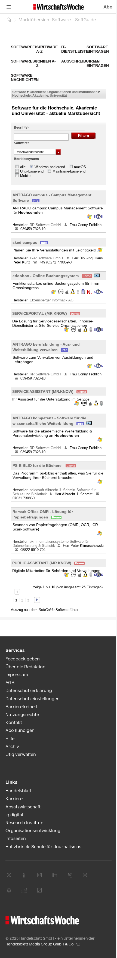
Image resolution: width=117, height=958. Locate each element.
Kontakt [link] (13, 722)
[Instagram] (39, 875)
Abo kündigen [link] (20, 730)
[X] (9, 875)
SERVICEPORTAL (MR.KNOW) (39, 313)
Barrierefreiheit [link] (21, 707)
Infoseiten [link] (15, 838)
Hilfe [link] (9, 738)
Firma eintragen (98, 63)
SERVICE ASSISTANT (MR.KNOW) (42, 391)
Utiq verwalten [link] (20, 754)
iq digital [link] (14, 815)
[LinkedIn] (54, 875)
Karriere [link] (14, 799)
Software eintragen (98, 49)
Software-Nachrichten (25, 77)
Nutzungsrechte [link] (22, 714)
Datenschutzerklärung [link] (28, 690)
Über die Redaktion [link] (25, 667)
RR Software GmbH (46, 225)
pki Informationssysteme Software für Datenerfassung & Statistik (51, 543)
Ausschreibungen (80, 61)
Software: (21, 143)
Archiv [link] (12, 746)
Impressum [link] (16, 675)
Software (19, 92)
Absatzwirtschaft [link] (23, 807)
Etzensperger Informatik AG (52, 300)
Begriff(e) (21, 127)
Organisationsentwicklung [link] (32, 831)
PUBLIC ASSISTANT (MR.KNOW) (41, 563)
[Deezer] (24, 890)
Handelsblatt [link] (18, 791)
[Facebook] (24, 875)
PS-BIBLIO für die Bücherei (38, 465)
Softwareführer (29, 47)
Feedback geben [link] (22, 659)
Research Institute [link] (24, 823)
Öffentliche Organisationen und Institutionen (63, 92)
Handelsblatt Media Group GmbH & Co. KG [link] (42, 944)
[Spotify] (85, 875)
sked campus (25, 242)
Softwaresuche (28, 61)
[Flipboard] (39, 890)
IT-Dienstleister (76, 49)
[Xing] (70, 875)
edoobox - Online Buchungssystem (46, 276)
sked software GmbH (47, 258)
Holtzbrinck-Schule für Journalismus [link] (43, 847)
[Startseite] (8, 19)
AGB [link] (9, 683)
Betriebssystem (26, 159)
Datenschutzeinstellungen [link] (32, 699)
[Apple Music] (9, 890)
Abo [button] (107, 7)
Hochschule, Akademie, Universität (39, 95)
